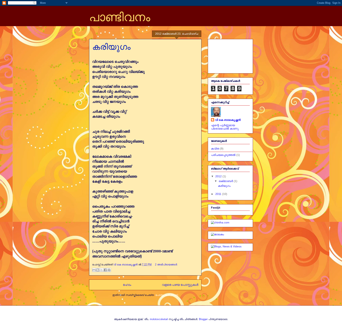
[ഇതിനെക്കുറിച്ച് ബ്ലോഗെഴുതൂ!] (98, 270)
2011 (218, 193)
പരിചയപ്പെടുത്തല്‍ (223, 154)
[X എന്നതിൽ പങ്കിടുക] (102, 270)
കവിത (215, 148)
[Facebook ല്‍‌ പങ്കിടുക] (105, 270)
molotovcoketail (159, 319)
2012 (218, 176)
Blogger (203, 319)
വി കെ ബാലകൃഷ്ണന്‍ (228, 119)
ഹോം (127, 284)
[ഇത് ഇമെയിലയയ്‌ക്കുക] (94, 270)
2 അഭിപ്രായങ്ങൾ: (166, 264)
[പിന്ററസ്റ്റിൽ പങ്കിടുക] (109, 270)
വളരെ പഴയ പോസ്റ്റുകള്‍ (180, 284)
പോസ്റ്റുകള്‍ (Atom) (166, 295)
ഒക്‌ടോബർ (226, 181)
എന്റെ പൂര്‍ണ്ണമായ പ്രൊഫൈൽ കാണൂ (224, 127)
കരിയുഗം (111, 46)
